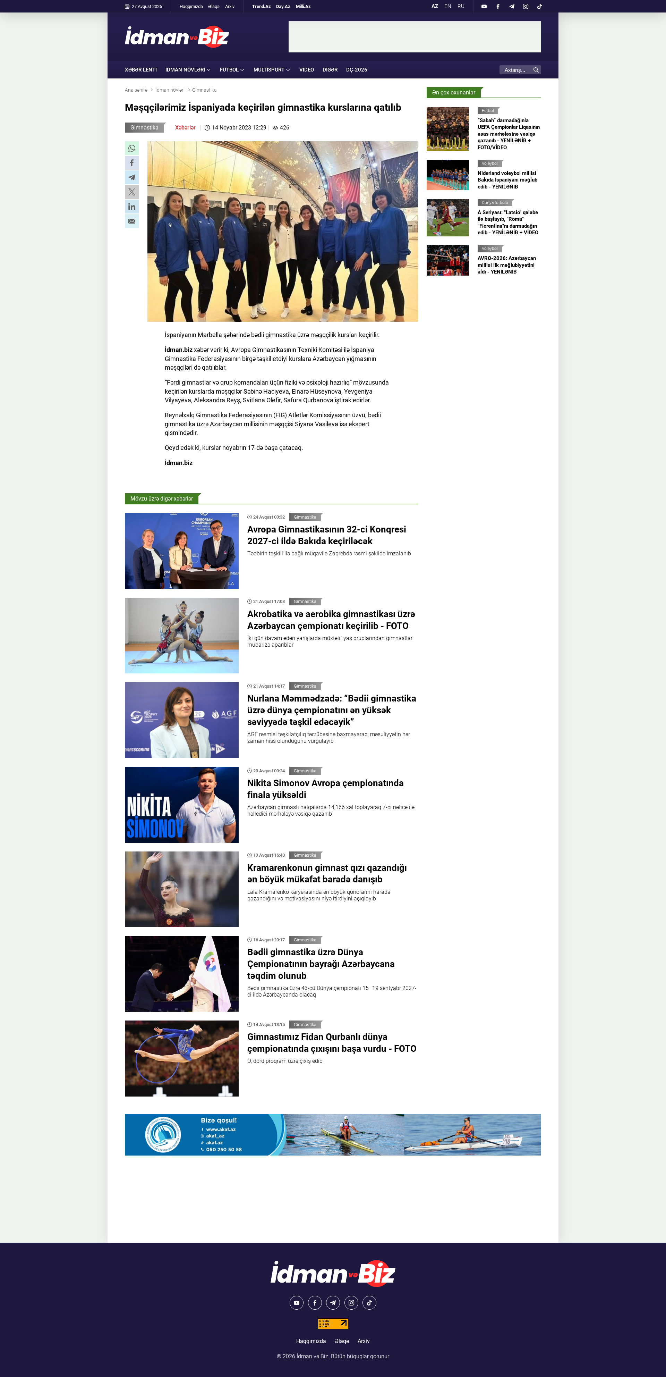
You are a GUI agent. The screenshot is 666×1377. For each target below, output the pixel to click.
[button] (131, 148)
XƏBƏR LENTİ (141, 70)
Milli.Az (303, 6)
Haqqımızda (191, 6)
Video (306, 70)
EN (447, 6)
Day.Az (283, 6)
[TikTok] (539, 6)
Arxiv (229, 6)
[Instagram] (525, 6)
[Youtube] (484, 6)
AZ (435, 6)
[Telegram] (511, 6)
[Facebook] (498, 6)
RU (461, 6)
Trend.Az (261, 6)
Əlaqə (214, 6)
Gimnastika (144, 127)
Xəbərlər (185, 127)
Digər (330, 70)
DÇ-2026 (356, 70)
